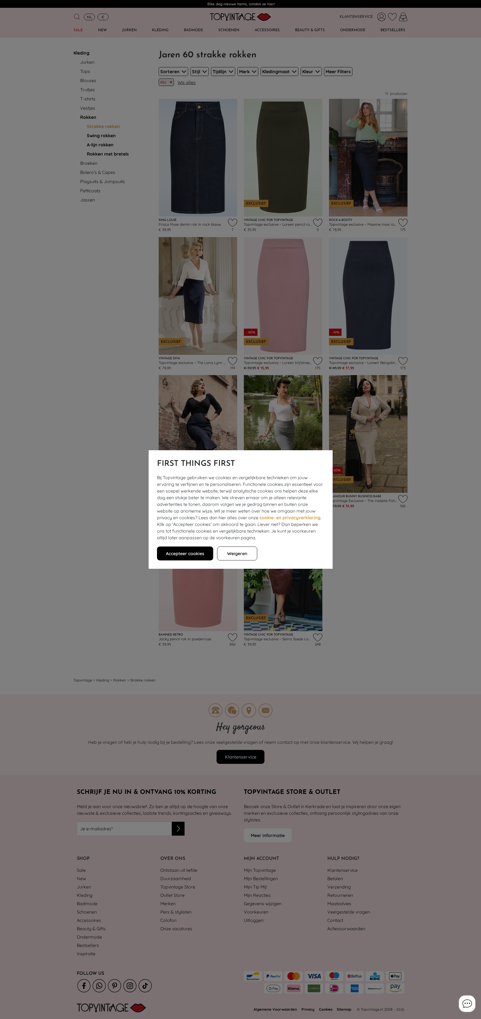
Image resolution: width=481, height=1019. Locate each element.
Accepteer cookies (185, 553)
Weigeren (237, 553)
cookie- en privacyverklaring (289, 517)
